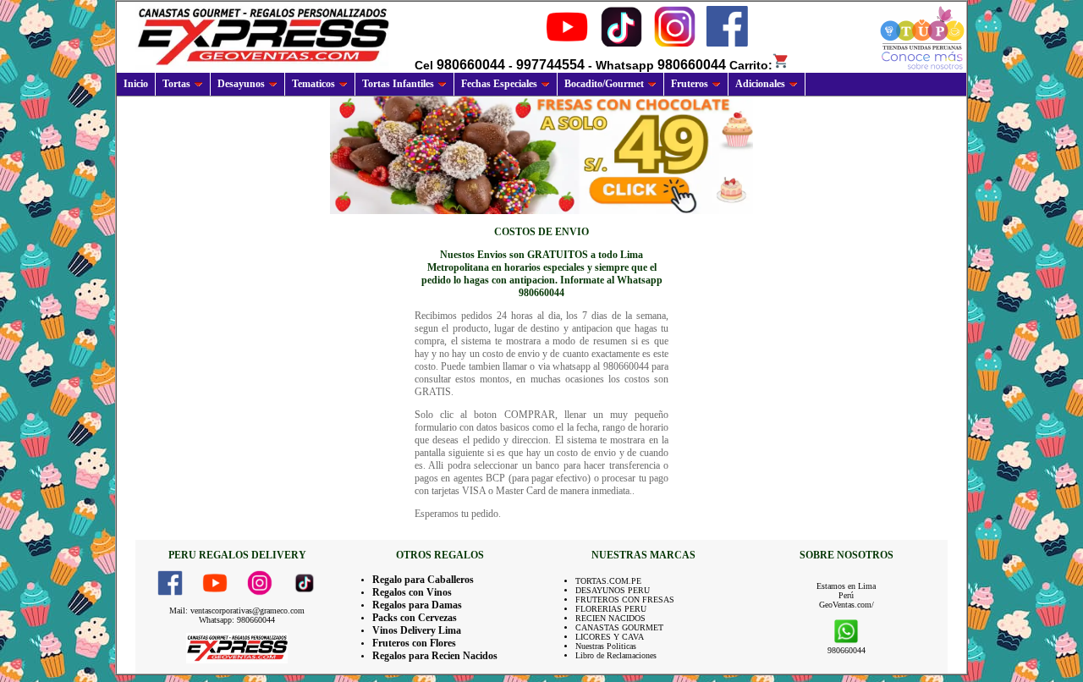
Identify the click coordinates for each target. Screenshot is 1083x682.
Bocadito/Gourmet (604, 84)
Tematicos (313, 84)
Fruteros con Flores (414, 643)
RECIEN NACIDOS (610, 618)
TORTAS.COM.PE (608, 581)
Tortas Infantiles (398, 84)
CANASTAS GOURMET (619, 627)
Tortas (176, 84)
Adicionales (760, 84)
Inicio (136, 84)
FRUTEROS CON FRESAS (624, 599)
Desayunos (241, 84)
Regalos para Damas (417, 605)
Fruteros (689, 84)
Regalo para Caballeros (423, 580)
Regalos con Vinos (412, 592)
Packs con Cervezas (414, 618)
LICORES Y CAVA (609, 636)
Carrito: (750, 65)
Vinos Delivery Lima (416, 630)
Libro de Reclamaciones (616, 655)
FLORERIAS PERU (610, 608)
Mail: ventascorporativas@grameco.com (237, 610)
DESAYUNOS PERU (612, 590)
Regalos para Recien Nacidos (435, 656)
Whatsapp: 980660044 (237, 619)
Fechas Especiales (499, 84)
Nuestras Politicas (605, 646)
